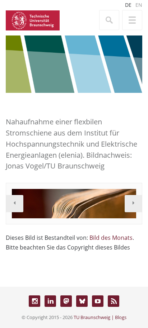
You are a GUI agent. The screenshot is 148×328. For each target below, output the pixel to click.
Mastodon (66, 301)
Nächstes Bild (133, 203)
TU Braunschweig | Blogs (100, 317)
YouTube (97, 301)
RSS (113, 301)
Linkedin (50, 301)
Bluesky (82, 301)
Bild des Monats (111, 238)
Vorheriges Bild (14, 203)
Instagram (34, 301)
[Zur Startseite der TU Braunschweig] (33, 20)
